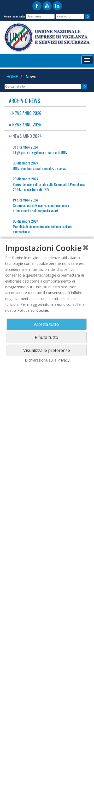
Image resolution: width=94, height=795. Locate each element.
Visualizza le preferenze (46, 350)
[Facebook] (37, 5)
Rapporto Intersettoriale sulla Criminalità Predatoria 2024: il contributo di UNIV (49, 184)
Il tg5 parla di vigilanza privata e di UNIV (40, 149)
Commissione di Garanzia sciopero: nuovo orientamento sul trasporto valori (41, 205)
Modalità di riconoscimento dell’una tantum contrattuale (42, 226)
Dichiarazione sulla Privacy (47, 360)
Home (12, 76)
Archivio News (24, 101)
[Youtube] (47, 5)
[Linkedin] (57, 5)
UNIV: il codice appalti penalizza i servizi (40, 165)
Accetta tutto (46, 324)
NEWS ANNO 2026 (26, 113)
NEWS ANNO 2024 (26, 136)
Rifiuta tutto (46, 337)
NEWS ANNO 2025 (26, 124)
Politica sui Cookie (32, 310)
